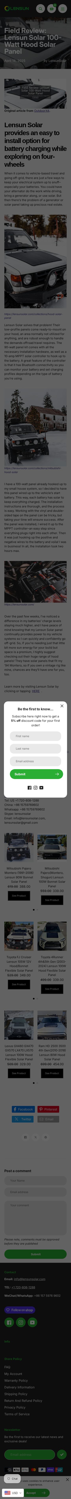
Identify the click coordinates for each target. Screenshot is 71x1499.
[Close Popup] (62, 705)
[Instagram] (35, 787)
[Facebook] (30, 787)
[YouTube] (41, 787)
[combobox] (13, 1493)
